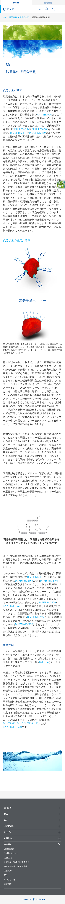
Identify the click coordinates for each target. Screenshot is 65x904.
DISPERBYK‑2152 (24, 624)
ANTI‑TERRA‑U (44, 114)
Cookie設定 (9, 849)
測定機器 (48, 2)
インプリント (10, 879)
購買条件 (8, 871)
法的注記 (8, 857)
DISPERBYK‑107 (21, 129)
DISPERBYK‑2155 (36, 617)
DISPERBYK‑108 (40, 129)
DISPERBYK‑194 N (12, 727)
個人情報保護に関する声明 (15, 866)
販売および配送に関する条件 (16, 862)
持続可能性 (9, 826)
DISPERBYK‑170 (47, 602)
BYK (4, 17)
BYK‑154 (44, 662)
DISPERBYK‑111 (18, 132)
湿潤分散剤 (24, 17)
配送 (6, 875)
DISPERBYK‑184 (11, 723)
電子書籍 (13, 17)
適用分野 (8, 808)
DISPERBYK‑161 (35, 576)
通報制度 (8, 884)
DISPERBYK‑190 (30, 723)
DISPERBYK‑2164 (49, 580)
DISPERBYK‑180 (37, 132)
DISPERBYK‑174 (11, 606)
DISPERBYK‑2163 (24, 580)
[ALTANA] (39, 899)
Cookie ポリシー (11, 853)
